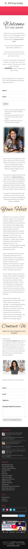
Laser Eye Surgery (7, 477)
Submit (6, 104)
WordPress (12, 544)
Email (4, 96)
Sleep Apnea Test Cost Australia (10, 486)
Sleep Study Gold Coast (8, 488)
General (4, 472)
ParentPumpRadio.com (13, 341)
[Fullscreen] (24, 532)
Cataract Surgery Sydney (9, 468)
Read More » (11, 438)
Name (4, 90)
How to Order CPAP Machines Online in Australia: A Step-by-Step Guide (14, 442)
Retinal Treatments (7, 482)
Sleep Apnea (5, 484)
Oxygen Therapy (6, 481)
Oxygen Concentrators (8, 479)
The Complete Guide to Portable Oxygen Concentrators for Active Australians (14, 433)
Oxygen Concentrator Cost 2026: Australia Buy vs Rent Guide (15, 451)
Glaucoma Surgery (7, 475)
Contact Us (5, 501)
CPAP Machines (6, 470)
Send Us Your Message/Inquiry (12, 420)
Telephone (5, 400)
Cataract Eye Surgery (8, 466)
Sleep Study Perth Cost (8, 490)
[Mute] (22, 532)
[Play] (3, 532)
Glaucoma (5, 473)
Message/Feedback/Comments (12, 406)
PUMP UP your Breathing (17, 542)
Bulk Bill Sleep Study (7, 465)
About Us (4, 499)
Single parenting (17, 177)
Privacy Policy (5, 497)
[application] (14, 527)
